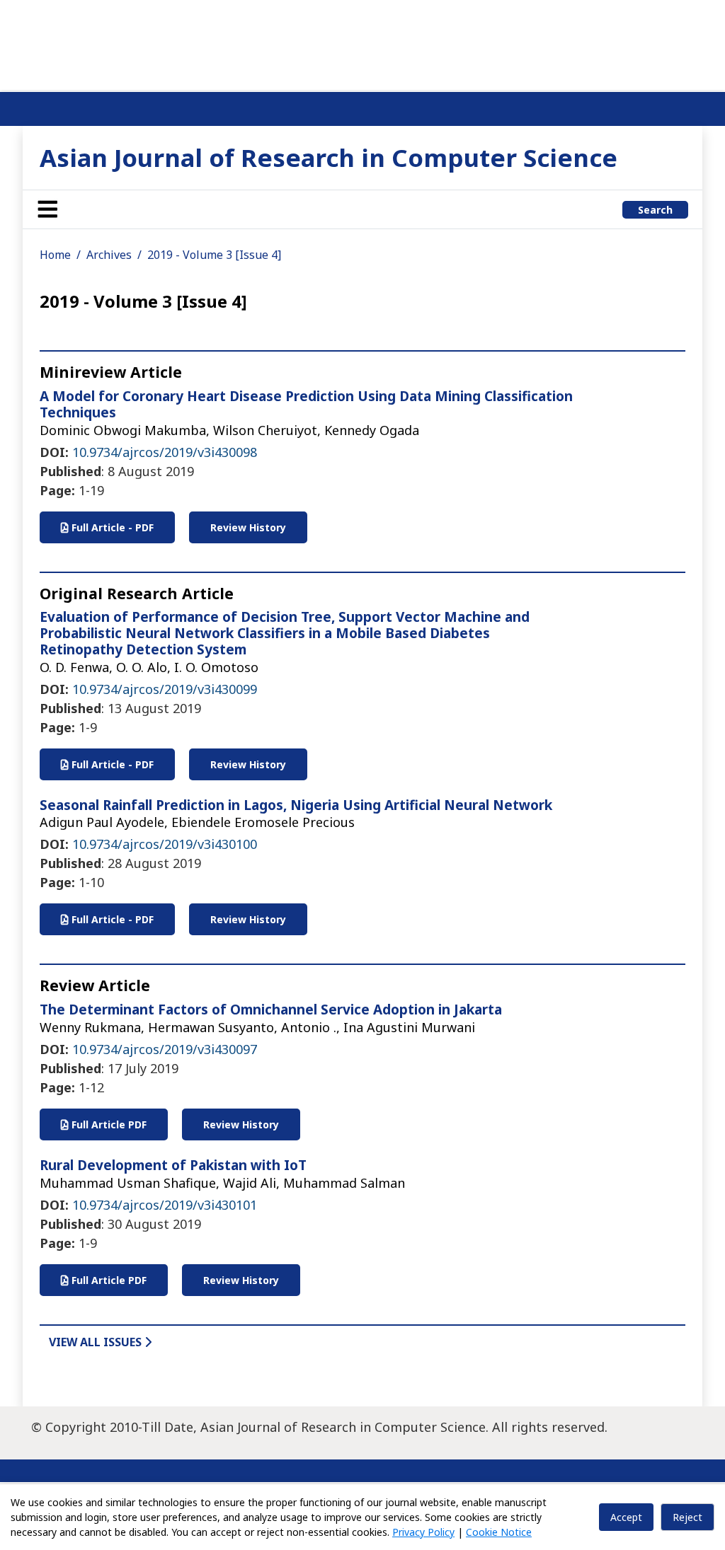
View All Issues (96, 1342)
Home (55, 254)
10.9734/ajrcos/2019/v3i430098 (164, 452)
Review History (248, 527)
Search (655, 209)
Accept (626, 1517)
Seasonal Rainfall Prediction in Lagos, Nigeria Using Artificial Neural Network (296, 805)
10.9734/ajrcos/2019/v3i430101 (164, 1204)
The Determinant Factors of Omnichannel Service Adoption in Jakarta (271, 1009)
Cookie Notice (499, 1532)
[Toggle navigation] (47, 209)
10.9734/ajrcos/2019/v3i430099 (164, 689)
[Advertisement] (362, 42)
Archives (109, 254)
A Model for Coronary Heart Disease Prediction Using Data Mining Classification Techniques (306, 404)
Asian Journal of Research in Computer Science (328, 157)
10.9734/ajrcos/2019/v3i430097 (164, 1049)
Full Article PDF (108, 1124)
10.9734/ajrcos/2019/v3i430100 (164, 843)
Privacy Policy (423, 1532)
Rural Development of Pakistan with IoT (173, 1165)
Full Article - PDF (111, 527)
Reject (687, 1517)
